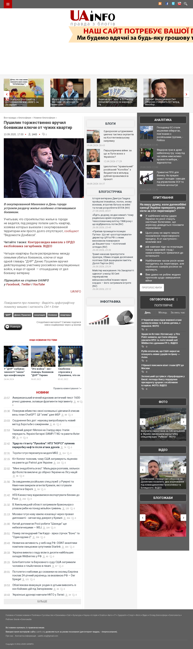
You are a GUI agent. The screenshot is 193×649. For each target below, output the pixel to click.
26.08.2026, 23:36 (101, 250)
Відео (163, 450)
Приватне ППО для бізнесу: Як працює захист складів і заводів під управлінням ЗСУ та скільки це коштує (171, 178)
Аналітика (163, 120)
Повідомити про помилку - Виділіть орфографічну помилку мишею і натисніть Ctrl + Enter (39, 305)
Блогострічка (110, 192)
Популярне (163, 305)
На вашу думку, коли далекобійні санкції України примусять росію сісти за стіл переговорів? (163, 207)
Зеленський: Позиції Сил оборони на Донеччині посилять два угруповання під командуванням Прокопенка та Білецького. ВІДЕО (162, 483)
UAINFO (75, 291)
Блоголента (174, 615)
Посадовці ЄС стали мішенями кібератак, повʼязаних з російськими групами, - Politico (170, 134)
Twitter (26, 284)
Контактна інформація (25, 636)
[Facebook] (166, 4)
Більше (42, 601)
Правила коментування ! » (67, 388)
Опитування (163, 197)
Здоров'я (122, 615)
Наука (86, 615)
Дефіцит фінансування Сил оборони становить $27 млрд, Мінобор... (162, 102)
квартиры (65, 315)
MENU (8, 4)
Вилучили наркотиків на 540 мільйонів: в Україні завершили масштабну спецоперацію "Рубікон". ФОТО (163, 433)
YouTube (39, 284)
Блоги (110, 123)
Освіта (102, 615)
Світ (69, 615)
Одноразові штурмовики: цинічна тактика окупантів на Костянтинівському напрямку (119, 136)
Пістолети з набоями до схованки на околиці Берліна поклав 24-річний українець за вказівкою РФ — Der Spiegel (45, 575)
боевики (52, 315)
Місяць (163, 312)
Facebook (12, 284)
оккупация (39, 315)
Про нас (9, 636)
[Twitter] (172, 4)
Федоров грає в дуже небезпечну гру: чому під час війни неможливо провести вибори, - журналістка (171, 156)
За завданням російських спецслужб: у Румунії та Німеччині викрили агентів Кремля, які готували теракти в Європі (43, 485)
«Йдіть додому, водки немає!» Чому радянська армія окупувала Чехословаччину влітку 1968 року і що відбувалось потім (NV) (112, 220)
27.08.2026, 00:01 (101, 211)
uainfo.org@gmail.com (48, 636)
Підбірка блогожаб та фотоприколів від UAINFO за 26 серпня (22, 102)
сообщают (71, 231)
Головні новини (22, 615)
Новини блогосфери (44, 117)
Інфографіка (110, 301)
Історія (94, 615)
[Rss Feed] (160, 4)
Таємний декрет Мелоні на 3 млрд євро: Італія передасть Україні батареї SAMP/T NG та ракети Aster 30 (46, 434)
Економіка (60, 615)
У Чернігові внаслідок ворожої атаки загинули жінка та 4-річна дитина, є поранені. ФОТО (161, 323)
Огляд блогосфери (158, 615)
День (148, 312)
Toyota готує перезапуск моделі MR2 (35, 452)
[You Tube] (179, 4)
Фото (163, 402)
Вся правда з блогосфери (17, 117)
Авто (110, 615)
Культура (77, 615)
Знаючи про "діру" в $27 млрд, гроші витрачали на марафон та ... (115, 102)
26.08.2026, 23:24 (101, 266)
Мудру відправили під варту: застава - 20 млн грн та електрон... (68, 102)
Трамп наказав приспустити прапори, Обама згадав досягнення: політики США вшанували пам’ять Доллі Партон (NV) (112, 259)
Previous (5, 94)
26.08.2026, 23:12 (101, 289)
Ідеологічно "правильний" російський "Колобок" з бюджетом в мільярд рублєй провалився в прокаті (118, 173)
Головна (9, 615)
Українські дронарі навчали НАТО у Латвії (38, 594)
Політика (35, 615)
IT (115, 615)
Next (187, 94)
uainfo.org (40, 632)
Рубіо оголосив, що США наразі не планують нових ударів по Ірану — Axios (160, 354)
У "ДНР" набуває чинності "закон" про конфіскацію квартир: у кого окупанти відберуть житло (14, 376)
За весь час (178, 312)
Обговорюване (162, 299)
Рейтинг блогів (12, 619)
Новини (42, 392)
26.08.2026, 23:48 (101, 227)
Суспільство (48, 615)
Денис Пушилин (22, 315)
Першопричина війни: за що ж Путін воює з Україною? (118, 153)
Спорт (131, 615)
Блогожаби (163, 498)
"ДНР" (8, 315)
